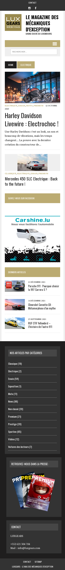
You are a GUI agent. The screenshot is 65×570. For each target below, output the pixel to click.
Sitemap (38, 561)
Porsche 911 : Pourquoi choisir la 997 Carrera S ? (43, 288)
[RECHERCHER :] (33, 51)
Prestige (12, 424)
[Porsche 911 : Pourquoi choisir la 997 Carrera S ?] (15, 289)
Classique (10, 173)
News (10, 401)
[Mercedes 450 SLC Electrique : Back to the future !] (33, 169)
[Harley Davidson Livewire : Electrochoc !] (32, 101)
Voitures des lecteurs (18, 447)
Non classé (13, 409)
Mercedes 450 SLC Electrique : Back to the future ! (31, 181)
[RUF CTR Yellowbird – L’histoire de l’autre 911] (15, 326)
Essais (21, 105)
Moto (29, 105)
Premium (38, 105)
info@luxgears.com (29, 548)
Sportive (12, 431)
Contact (32, 2)
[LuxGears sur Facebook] (35, 8)
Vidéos (11, 439)
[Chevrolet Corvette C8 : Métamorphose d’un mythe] (15, 308)
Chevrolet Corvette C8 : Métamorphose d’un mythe (42, 306)
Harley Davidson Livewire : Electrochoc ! (31, 119)
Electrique (11, 105)
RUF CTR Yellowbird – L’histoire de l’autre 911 (40, 325)
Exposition (13, 386)
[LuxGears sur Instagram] (29, 8)
